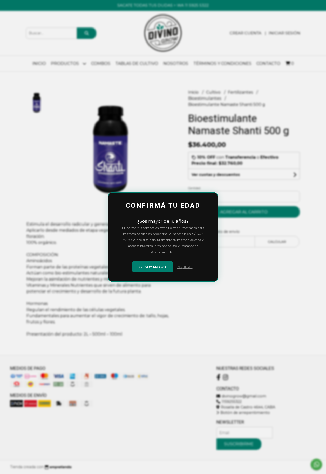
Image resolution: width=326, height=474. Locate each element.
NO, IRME (185, 267)
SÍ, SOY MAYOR (152, 267)
